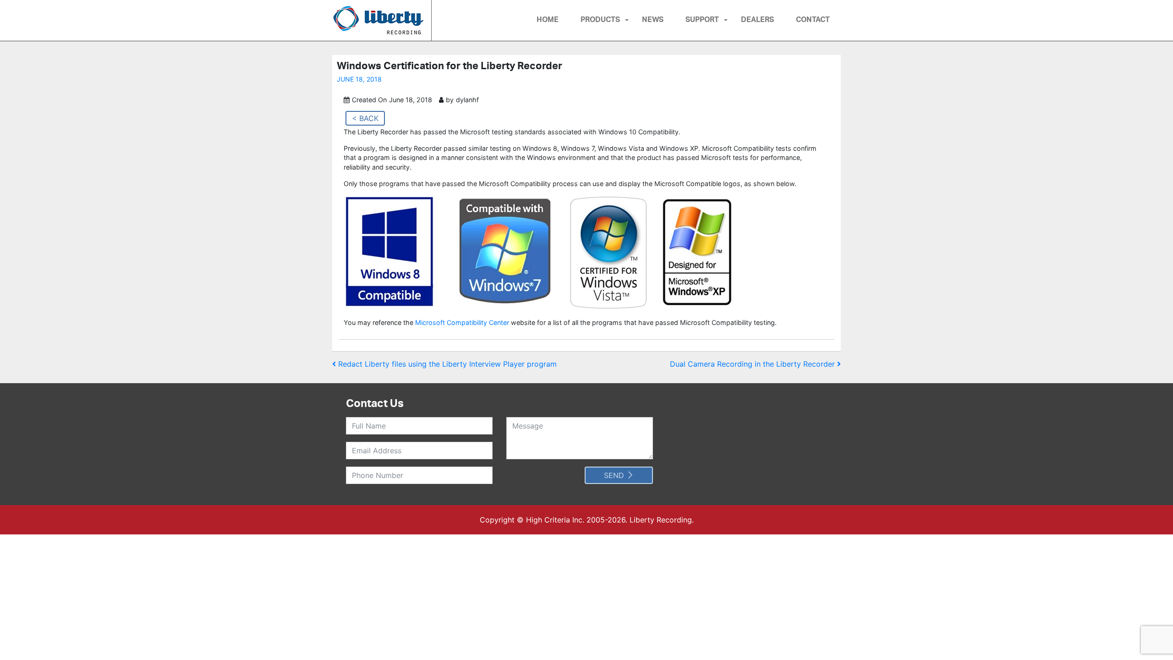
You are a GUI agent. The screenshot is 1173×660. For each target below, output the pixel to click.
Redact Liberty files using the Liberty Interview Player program (446, 363)
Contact (813, 19)
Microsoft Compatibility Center (462, 322)
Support (702, 19)
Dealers (757, 19)
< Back (365, 118)
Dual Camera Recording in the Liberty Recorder (753, 363)
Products (600, 19)
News (652, 19)
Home (548, 19)
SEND (615, 475)
